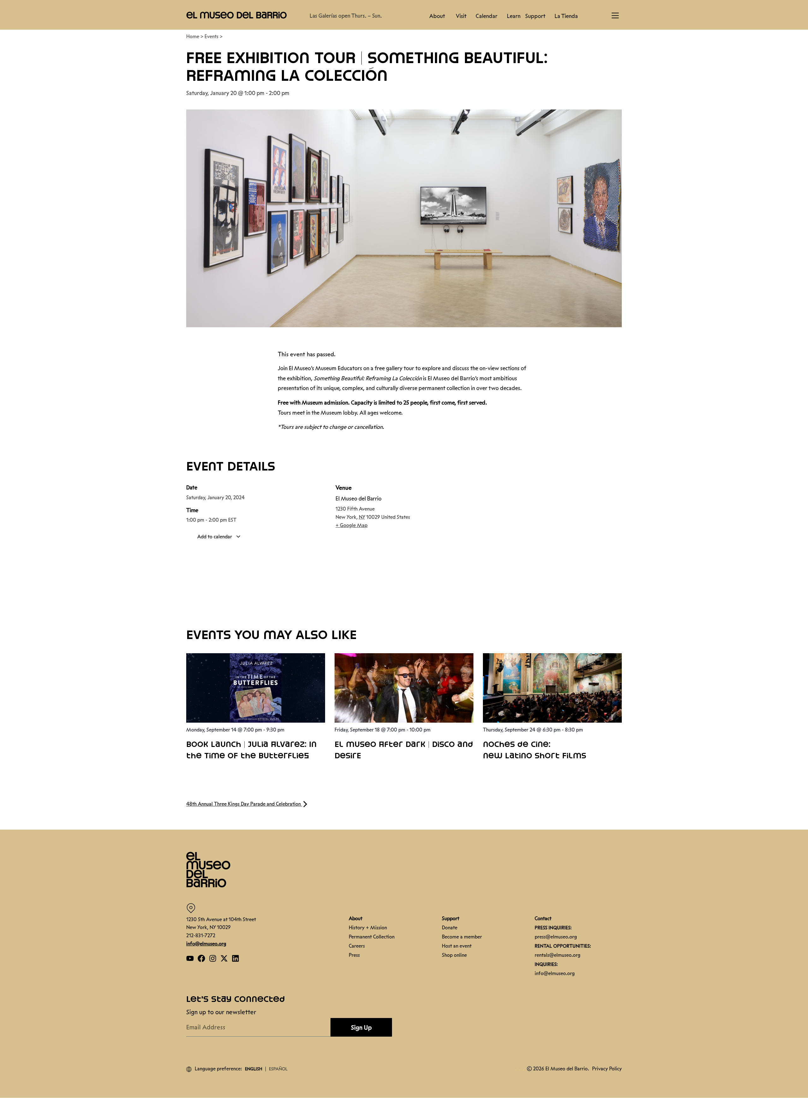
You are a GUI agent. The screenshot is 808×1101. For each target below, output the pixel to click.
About (437, 16)
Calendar (486, 16)
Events (211, 36)
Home (192, 36)
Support (535, 16)
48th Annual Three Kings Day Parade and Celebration (244, 804)
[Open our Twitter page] (224, 958)
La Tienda (566, 16)
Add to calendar (215, 537)
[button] (236, 15)
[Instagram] (213, 958)
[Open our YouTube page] (190, 958)
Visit (461, 16)
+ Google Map (351, 525)
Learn (513, 16)
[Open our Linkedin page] (235, 958)
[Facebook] (201, 958)
